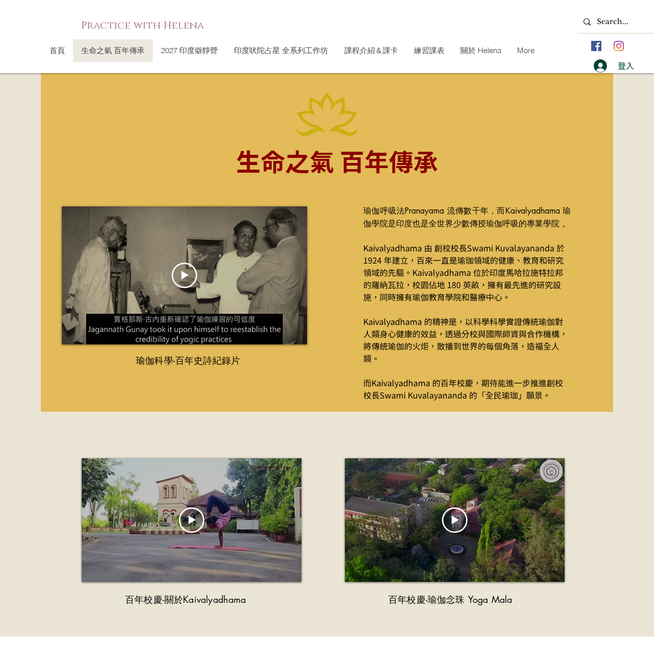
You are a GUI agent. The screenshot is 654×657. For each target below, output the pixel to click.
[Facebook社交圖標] (596, 46)
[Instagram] (619, 46)
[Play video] (184, 275)
